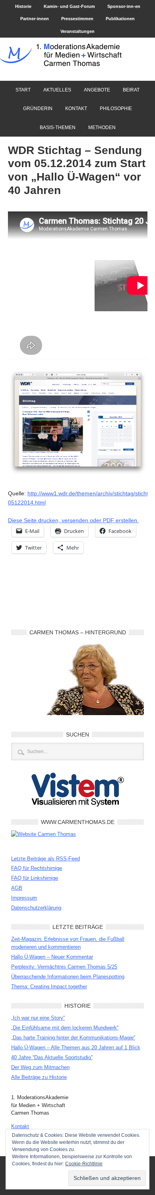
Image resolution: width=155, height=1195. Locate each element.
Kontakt (76, 108)
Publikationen (120, 18)
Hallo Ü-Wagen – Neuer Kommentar (52, 957)
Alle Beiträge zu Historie (39, 1077)
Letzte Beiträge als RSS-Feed (45, 859)
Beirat (128, 90)
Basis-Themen (58, 127)
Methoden (102, 127)
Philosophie (116, 108)
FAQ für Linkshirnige (34, 878)
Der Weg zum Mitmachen (40, 1067)
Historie (23, 6)
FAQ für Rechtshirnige (36, 868)
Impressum (24, 898)
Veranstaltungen (77, 31)
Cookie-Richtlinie (84, 1163)
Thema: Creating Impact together (49, 986)
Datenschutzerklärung (36, 908)
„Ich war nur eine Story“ (38, 1018)
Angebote (94, 90)
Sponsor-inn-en (123, 6)
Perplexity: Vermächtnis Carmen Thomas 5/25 (64, 967)
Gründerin (37, 108)
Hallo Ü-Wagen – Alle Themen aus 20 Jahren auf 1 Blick (75, 1047)
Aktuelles (57, 90)
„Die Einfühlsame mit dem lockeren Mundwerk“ (64, 1028)
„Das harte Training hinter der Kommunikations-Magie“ (73, 1038)
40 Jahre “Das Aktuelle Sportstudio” (52, 1057)
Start (23, 90)
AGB (16, 888)
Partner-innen (34, 18)
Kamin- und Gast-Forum (69, 6)
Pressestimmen (77, 18)
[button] (77, 422)
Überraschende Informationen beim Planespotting (67, 977)
